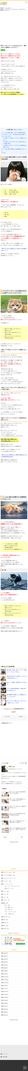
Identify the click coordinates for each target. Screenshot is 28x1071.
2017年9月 (5, 985)
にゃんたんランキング (8, 878)
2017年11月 (5, 979)
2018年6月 (5, 959)
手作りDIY (5, 916)
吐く (6, 905)
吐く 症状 (7, 909)
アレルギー (8, 7)
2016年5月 (5, 1012)
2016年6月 (5, 1009)
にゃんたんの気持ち (7, 875)
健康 (4, 903)
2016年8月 (5, 1003)
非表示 (20, 129)
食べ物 (4, 928)
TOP (3, 7)
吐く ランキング (9, 911)
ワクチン (5, 900)
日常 (4, 919)
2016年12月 (5, 991)
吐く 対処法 (8, 913)
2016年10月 (5, 997)
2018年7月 (5, 956)
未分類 (4, 922)
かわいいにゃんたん (7, 872)
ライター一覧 (23, 763)
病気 (4, 925)
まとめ (4, 152)
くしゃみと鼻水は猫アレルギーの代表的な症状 (13, 132)
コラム (4, 891)
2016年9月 (5, 1000)
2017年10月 (5, 982)
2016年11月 (5, 994)
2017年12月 (5, 976)
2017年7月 (5, 988)
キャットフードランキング (11, 886)
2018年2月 (5, 970)
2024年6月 (5, 953)
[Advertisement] (14, 28)
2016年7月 (5, 1006)
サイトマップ (5, 1054)
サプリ (4, 894)
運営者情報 (4, 1056)
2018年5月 (5, 962)
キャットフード (6, 884)
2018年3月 (5, 967)
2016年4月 (5, 1015)
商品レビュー (8, 888)
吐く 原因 (7, 907)
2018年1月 (5, 973)
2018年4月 (5, 965)
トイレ (4, 897)
